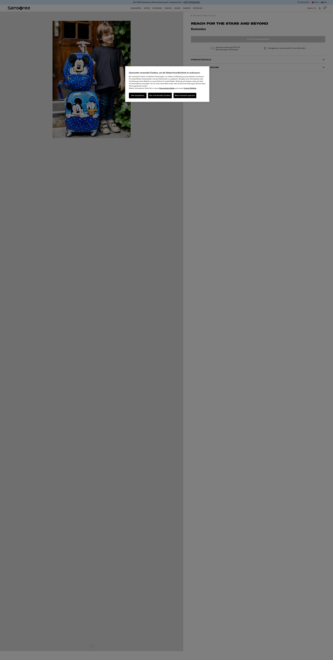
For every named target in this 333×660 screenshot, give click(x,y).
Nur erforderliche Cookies (159, 95)
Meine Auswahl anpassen (185, 95)
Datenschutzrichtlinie (167, 88)
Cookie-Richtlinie (190, 88)
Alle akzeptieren (137, 95)
